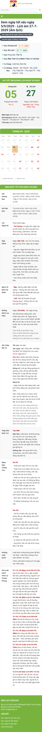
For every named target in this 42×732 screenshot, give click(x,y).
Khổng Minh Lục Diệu (5, 313)
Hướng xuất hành (4, 555)
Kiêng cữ (16, 368)
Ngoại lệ (16, 382)
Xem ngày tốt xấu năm (9, 724)
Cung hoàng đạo (7, 727)
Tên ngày (16, 348)
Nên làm (16, 357)
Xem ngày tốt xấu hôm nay (10, 718)
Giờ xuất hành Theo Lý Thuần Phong (5, 575)
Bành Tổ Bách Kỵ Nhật (5, 289)
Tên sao (16, 345)
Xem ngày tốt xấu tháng (9, 721)
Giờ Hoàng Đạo (4, 196)
